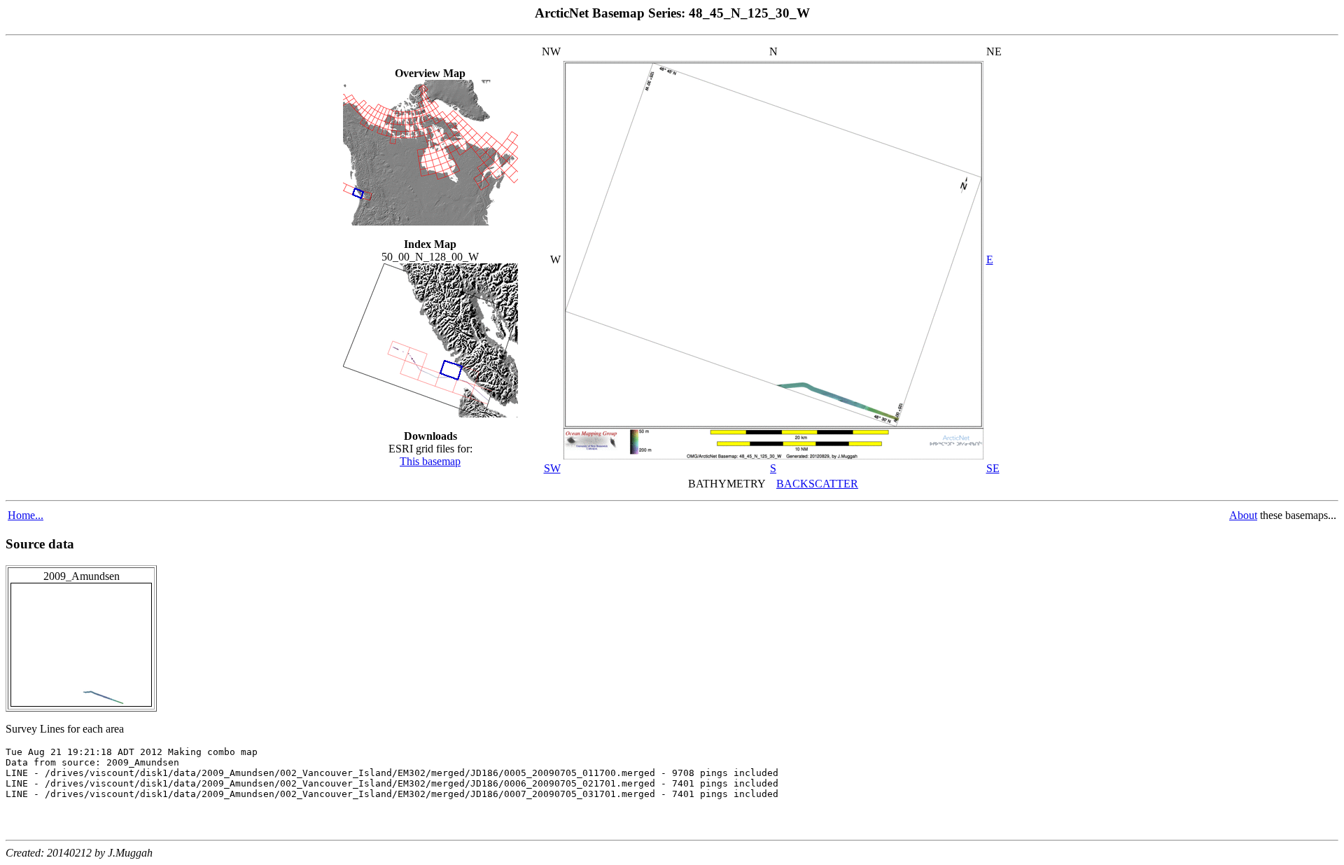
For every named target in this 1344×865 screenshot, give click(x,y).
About (1243, 515)
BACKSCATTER (817, 484)
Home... (25, 515)
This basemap (430, 461)
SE (993, 468)
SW (552, 468)
